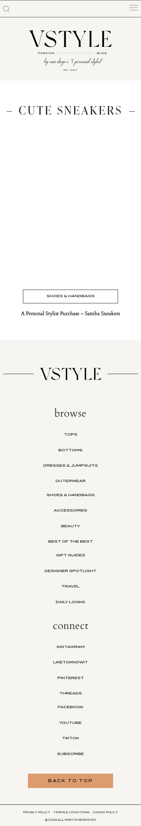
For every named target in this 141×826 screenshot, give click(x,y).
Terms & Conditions (71, 812)
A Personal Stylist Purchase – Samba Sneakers (70, 313)
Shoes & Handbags (71, 296)
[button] (6, 9)
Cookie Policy (105, 812)
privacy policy (36, 812)
